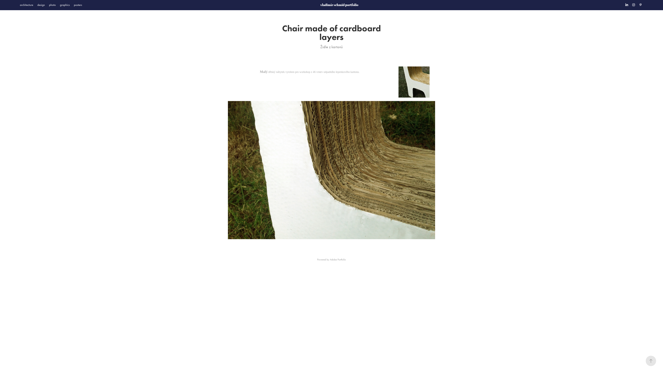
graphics (65, 5)
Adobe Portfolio (338, 259)
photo (52, 5)
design (41, 5)
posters (78, 5)
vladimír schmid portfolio (339, 5)
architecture (26, 5)
